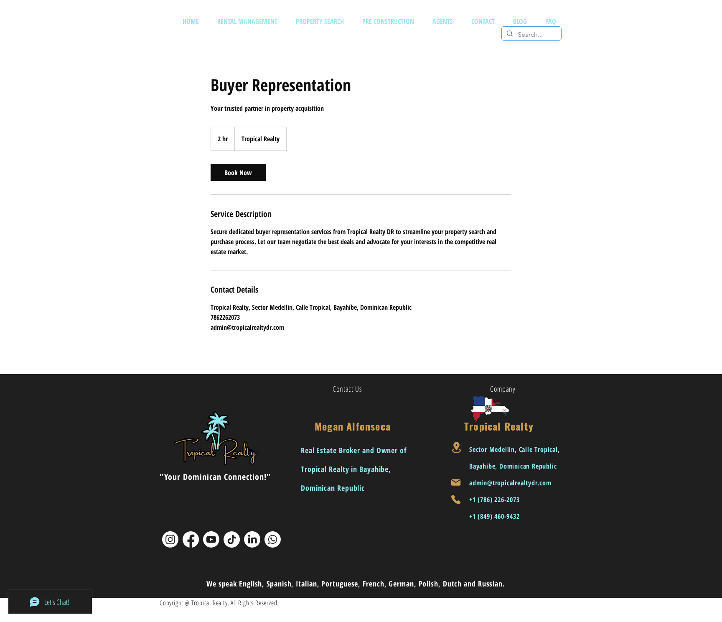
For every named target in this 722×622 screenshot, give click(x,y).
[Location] (456, 447)
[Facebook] (191, 539)
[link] (238, 172)
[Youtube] (211, 539)
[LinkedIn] (252, 539)
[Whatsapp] (272, 539)
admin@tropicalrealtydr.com (510, 482)
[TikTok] (232, 539)
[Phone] (455, 499)
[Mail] (455, 482)
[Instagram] (170, 539)
